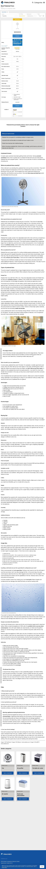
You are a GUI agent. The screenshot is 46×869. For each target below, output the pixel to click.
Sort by (3, 14)
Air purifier (20, 768)
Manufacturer (29, 14)
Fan (3, 768)
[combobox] (27, 15)
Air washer (5, 794)
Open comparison (8, 773)
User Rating (21, 14)
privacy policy (4, 867)
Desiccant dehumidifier (20, 794)
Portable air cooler (37, 768)
